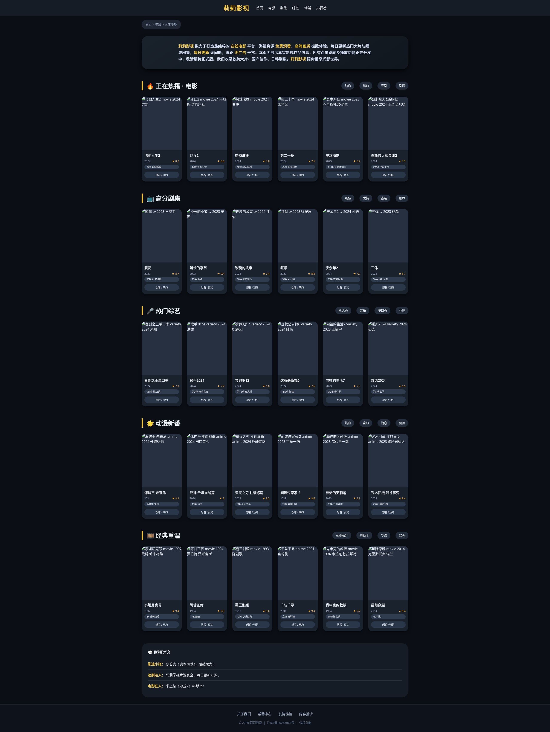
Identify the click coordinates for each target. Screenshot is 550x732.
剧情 (402, 86)
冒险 (402, 423)
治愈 (384, 423)
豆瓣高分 (342, 535)
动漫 (307, 8)
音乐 (363, 310)
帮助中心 (265, 714)
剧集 (283, 8)
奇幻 (366, 423)
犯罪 (402, 198)
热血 (348, 423)
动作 (348, 86)
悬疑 (348, 198)
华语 (384, 535)
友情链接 (285, 714)
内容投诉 (306, 714)
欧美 (402, 535)
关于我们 (244, 714)
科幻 (366, 86)
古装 (384, 198)
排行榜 (321, 8)
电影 (271, 8)
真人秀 (343, 310)
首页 (259, 8)
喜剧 (384, 86)
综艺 (295, 8)
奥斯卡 (364, 535)
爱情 (366, 198)
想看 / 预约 (162, 175)
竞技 (402, 310)
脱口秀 (382, 310)
